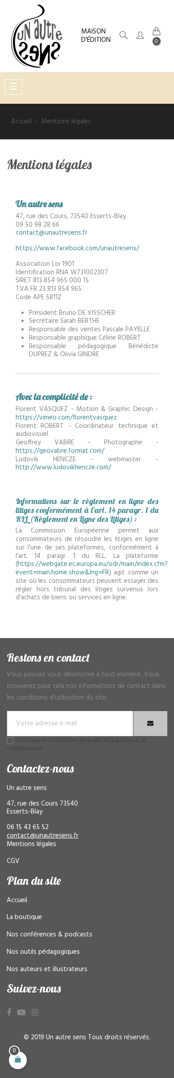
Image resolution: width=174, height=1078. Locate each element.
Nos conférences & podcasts (49, 934)
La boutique (24, 917)
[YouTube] (21, 1013)
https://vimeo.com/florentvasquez (66, 417)
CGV (13, 861)
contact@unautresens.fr (51, 233)
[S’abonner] (150, 723)
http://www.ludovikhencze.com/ (63, 467)
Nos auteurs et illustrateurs (47, 969)
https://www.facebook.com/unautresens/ (77, 248)
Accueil (17, 900)
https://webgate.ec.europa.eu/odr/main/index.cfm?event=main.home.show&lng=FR (92, 568)
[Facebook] (9, 1013)
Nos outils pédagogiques (43, 952)
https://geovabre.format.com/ (60, 451)
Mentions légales (31, 844)
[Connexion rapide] (140, 36)
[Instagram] (35, 1013)
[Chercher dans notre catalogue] (124, 37)
